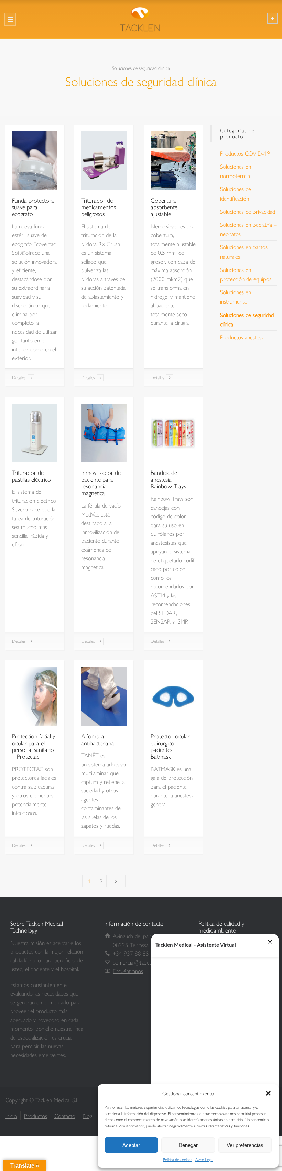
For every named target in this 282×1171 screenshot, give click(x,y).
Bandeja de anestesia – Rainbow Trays (168, 479)
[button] (268, 1093)
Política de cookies (177, 1159)
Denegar (188, 1145)
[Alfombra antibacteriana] (103, 696)
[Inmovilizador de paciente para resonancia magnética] (103, 433)
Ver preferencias (245, 1145)
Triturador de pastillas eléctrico (31, 475)
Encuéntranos (128, 971)
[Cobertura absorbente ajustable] (173, 160)
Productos (35, 1115)
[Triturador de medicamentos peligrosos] (103, 160)
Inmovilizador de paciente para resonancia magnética (101, 482)
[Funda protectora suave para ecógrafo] (34, 160)
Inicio (11, 1115)
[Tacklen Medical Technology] (141, 19)
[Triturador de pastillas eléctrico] (34, 433)
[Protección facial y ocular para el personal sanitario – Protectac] (34, 696)
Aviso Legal (204, 1159)
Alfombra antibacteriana (97, 739)
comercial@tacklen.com (139, 962)
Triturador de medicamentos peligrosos (98, 207)
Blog (87, 1115)
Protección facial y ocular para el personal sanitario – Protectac (33, 746)
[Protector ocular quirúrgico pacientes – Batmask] (173, 696)
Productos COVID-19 (245, 153)
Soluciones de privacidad (247, 211)
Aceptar (131, 1145)
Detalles (19, 377)
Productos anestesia (242, 337)
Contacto (64, 1115)
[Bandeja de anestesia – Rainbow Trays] (173, 433)
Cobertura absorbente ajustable (164, 207)
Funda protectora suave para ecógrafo (33, 207)
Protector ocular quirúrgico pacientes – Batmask (170, 746)
